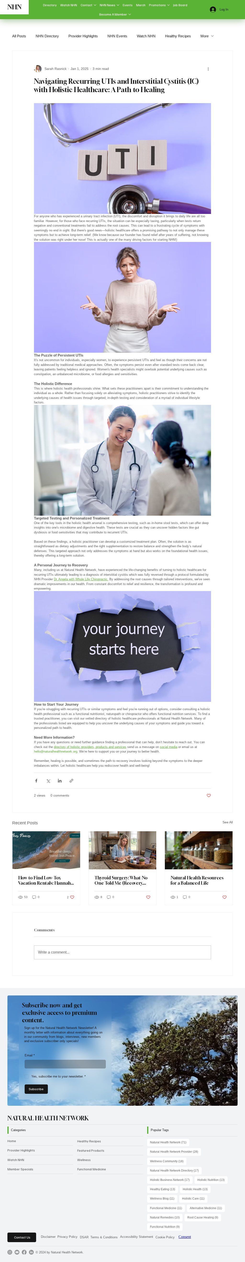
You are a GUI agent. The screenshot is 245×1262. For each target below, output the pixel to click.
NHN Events (117, 36)
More (204, 36)
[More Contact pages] (95, 5)
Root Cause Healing (204, 1217)
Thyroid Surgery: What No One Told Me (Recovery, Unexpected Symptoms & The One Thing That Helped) (121, 880)
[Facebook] (24, 1252)
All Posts (19, 36)
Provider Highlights (83, 36)
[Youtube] (17, 1252)
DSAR (84, 1237)
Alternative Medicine (207, 1208)
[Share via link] (71, 780)
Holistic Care (194, 1198)
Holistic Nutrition (212, 1180)
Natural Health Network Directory (176, 1170)
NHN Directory (47, 36)
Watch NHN (146, 36)
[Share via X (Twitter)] (48, 780)
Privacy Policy (67, 1237)
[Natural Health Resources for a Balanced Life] (199, 850)
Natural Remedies (166, 1217)
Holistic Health (197, 1189)
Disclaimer (48, 1237)
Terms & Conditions (104, 1237)
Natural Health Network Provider (175, 1151)
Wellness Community (168, 1161)
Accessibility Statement (136, 1237)
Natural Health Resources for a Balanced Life (197, 880)
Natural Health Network (169, 1142)
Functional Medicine (91, 1169)
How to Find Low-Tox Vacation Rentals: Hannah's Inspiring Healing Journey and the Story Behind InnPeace (46, 880)
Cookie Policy (165, 1237)
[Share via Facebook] (36, 780)
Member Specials (20, 1169)
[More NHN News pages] (118, 5)
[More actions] (208, 69)
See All (228, 822)
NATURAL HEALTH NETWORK (48, 1118)
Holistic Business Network (171, 1180)
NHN (14, 7)
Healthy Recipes (178, 36)
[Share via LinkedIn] (59, 780)
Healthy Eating (164, 1189)
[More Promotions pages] (168, 5)
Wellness (84, 1160)
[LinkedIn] (31, 1252)
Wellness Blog (163, 1198)
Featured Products (90, 1150)
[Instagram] (9, 1252)
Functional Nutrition (166, 1226)
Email (30, 1055)
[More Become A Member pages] (129, 14)
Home (11, 1141)
